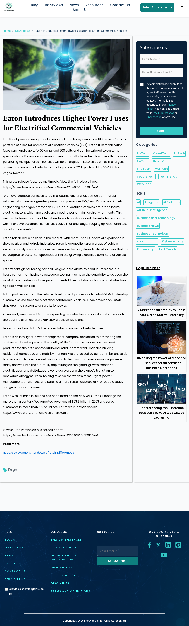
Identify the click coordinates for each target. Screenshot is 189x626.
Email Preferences (163, 112)
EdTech (179, 153)
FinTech (142, 161)
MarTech (161, 169)
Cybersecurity (172, 241)
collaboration (147, 241)
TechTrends (168, 176)
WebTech (144, 184)
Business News (148, 226)
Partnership (145, 249)
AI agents (151, 202)
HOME (8, 532)
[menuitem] (34, 5)
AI (138, 202)
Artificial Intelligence (152, 210)
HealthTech (161, 161)
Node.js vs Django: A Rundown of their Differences (38, 452)
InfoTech (143, 169)
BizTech (142, 153)
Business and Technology (156, 218)
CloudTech (161, 153)
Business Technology (153, 233)
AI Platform (171, 202)
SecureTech (146, 176)
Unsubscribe (153, 116)
